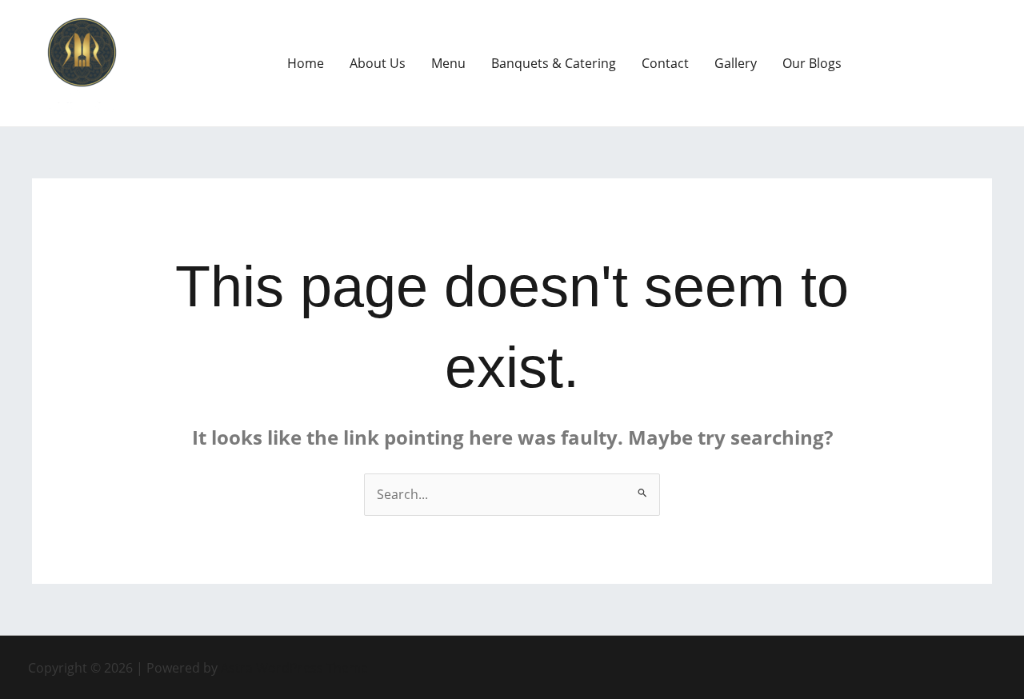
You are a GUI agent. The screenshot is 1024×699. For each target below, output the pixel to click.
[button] (931, 63)
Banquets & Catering (553, 63)
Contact (665, 63)
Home (305, 63)
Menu (448, 63)
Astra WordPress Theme (294, 668)
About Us (378, 63)
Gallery (735, 63)
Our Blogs (812, 63)
